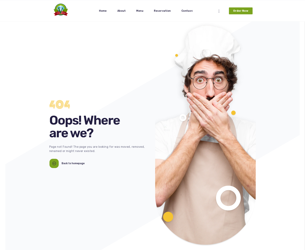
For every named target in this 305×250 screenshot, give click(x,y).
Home (103, 10)
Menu (139, 10)
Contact (187, 10)
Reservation (162, 10)
